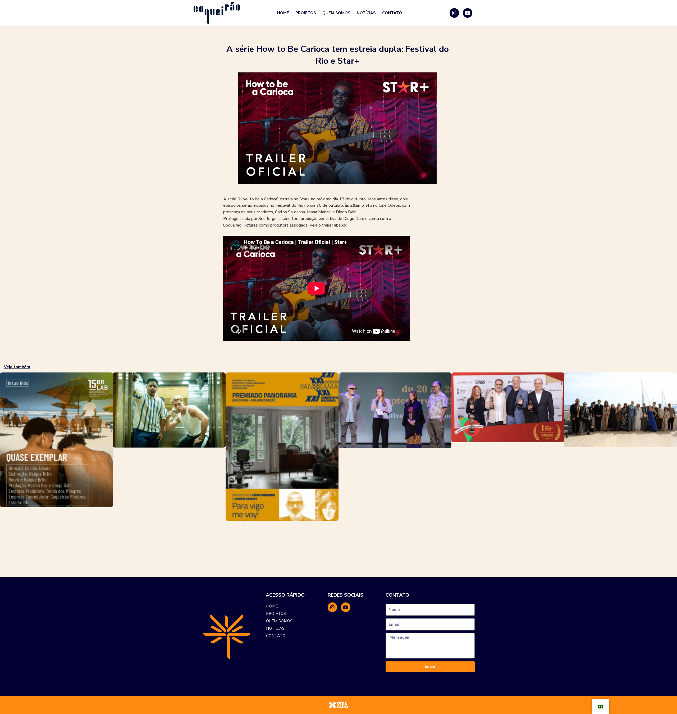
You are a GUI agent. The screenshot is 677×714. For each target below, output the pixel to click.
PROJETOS (305, 13)
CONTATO (392, 13)
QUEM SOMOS (336, 13)
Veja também (17, 367)
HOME (283, 13)
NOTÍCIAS (366, 13)
